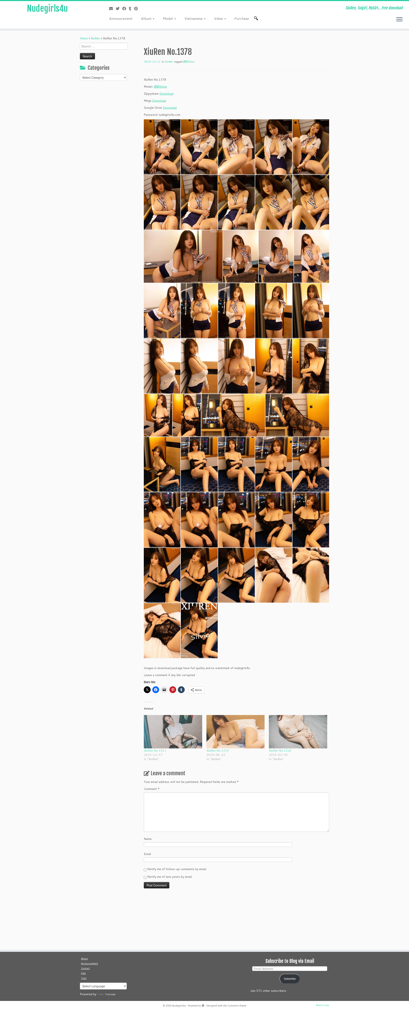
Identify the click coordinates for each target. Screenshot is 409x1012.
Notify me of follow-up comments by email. (177, 869)
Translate (110, 994)
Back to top (322, 1005)
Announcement (120, 18)
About (84, 958)
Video (219, 18)
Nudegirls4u (47, 8)
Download (166, 93)
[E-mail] (112, 8)
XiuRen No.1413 (155, 750)
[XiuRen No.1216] (298, 731)
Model (168, 18)
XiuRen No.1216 (280, 750)
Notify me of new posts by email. (170, 877)
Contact (85, 968)
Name (148, 839)
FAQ (83, 973)
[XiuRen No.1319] (235, 731)
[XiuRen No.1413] (173, 731)
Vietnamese (193, 18)
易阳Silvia (188, 61)
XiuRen (95, 38)
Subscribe (290, 979)
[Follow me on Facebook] (125, 8)
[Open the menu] (399, 19)
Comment (152, 789)
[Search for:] (257, 18)
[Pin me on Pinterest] (137, 8)
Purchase (242, 18)
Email (147, 854)
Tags (83, 978)
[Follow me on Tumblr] (131, 8)
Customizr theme (237, 1005)
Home (84, 38)
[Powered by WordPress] (203, 1004)
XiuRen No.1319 (217, 750)
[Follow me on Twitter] (119, 8)
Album (146, 18)
